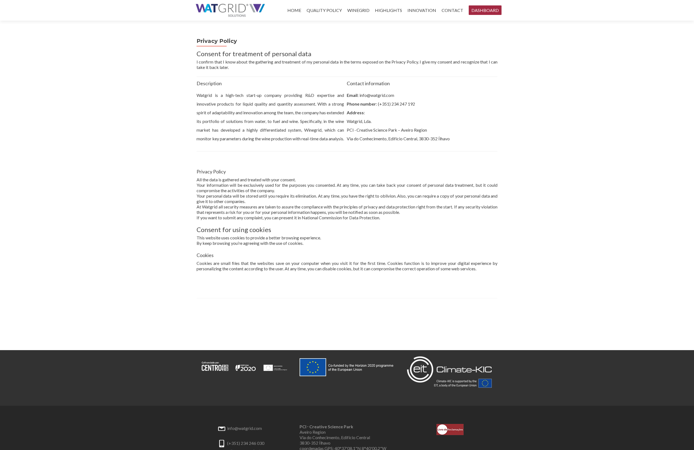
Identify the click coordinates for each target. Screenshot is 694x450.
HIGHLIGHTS (388, 10)
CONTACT (452, 10)
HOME (294, 10)
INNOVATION (421, 10)
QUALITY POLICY (324, 10)
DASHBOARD (485, 10)
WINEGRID (358, 10)
